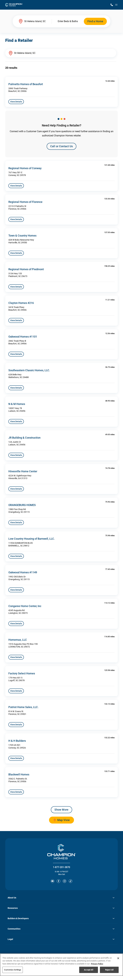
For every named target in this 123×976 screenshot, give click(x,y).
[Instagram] (64, 881)
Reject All (109, 970)
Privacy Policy (97, 964)
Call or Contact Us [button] (61, 146)
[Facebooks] (58, 881)
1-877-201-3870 (61, 867)
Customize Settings (12, 970)
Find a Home (95, 21)
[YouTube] (52, 881)
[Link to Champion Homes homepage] (13, 5)
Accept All (88, 970)
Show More (61, 809)
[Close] (118, 958)
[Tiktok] (70, 881)
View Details (16, 101)
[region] (61, 964)
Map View (63, 820)
